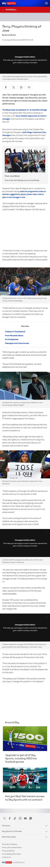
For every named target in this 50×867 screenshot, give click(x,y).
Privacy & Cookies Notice (12, 847)
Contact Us (6, 857)
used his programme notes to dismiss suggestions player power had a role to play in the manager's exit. (24, 194)
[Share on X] (13, 87)
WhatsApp (30, 818)
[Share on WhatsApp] (21, 87)
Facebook (9, 818)
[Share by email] (29, 87)
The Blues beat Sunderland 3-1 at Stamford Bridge (24, 110)
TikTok (14, 818)
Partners (6, 826)
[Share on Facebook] (5, 87)
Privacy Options (8, 851)
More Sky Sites (9, 837)
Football (11, 10)
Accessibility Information (11, 854)
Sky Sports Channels (12, 831)
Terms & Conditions (9, 844)
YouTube (25, 818)
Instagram (20, 818)
